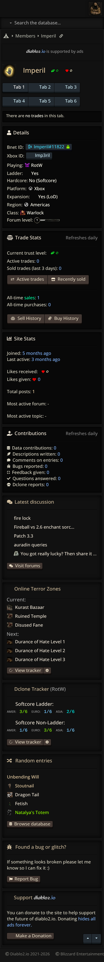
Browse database (32, 824)
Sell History (28, 318)
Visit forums (27, 565)
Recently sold (71, 279)
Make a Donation (33, 936)
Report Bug (26, 879)
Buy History (65, 318)
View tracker (27, 670)
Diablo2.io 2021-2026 (29, 954)
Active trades (30, 279)
